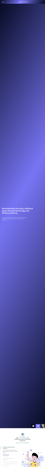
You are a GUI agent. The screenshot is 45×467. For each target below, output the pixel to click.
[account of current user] (2, 1)
